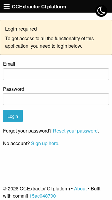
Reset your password (75, 130)
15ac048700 (42, 195)
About (80, 188)
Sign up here (44, 143)
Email (9, 63)
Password (13, 88)
